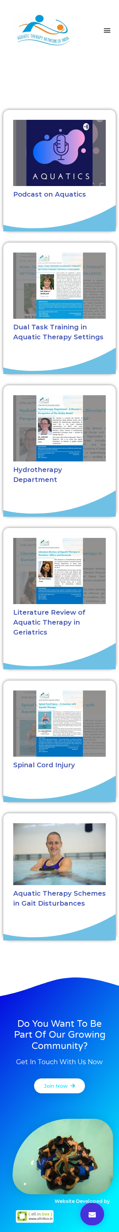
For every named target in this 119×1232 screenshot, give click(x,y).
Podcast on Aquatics (49, 194)
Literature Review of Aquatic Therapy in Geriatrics (49, 622)
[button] (106, 30)
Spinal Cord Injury (44, 765)
